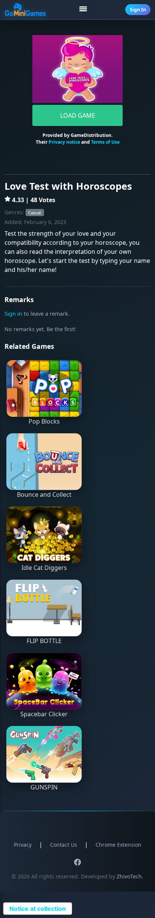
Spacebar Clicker (44, 714)
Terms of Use (105, 142)
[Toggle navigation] (84, 10)
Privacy (23, 844)
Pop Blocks (44, 421)
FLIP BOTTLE (44, 641)
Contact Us (63, 844)
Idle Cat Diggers (44, 567)
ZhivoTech (129, 876)
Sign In (138, 9)
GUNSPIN (44, 787)
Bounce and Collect (44, 494)
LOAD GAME (77, 115)
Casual (34, 212)
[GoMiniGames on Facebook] (77, 862)
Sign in (13, 313)
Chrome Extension (118, 844)
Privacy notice (64, 142)
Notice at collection (37, 908)
